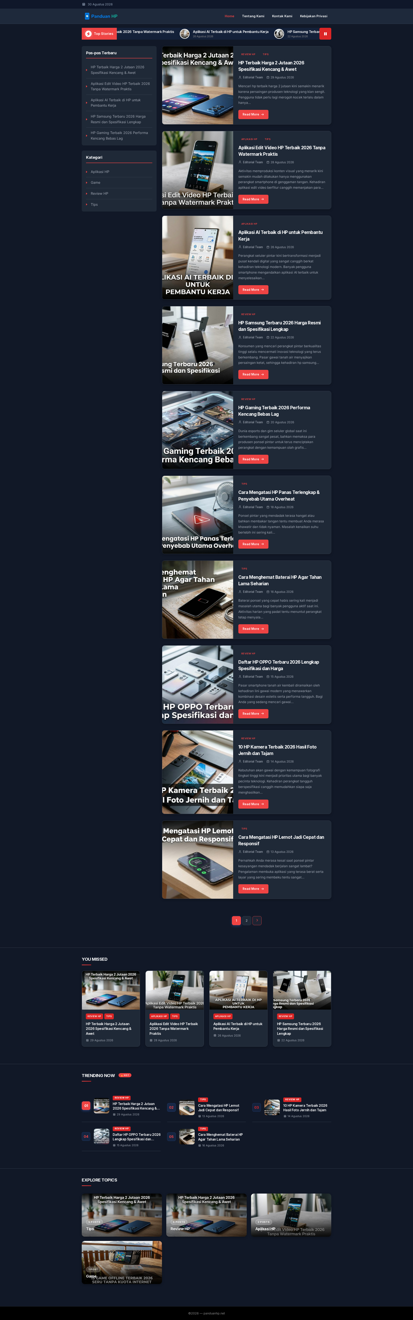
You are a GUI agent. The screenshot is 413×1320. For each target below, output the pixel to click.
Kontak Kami (282, 16)
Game (95, 182)
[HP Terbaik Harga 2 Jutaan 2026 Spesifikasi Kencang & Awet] (111, 990)
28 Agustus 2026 (165, 1040)
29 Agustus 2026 (101, 1040)
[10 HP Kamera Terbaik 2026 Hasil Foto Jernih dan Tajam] (291, 1107)
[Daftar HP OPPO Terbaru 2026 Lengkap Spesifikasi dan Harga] (121, 1136)
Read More (251, 114)
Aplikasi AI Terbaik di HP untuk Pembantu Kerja (149, 32)
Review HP (99, 193)
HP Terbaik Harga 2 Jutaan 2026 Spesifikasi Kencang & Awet (117, 70)
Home (229, 16)
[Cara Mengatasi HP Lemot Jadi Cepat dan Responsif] (206, 1107)
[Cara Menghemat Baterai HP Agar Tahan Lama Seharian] (206, 1136)
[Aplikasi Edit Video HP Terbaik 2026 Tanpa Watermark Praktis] (174, 990)
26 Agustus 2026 (229, 1035)
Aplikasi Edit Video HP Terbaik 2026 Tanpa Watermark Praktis (120, 86)
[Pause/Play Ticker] (325, 34)
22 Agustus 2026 (292, 1040)
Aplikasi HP (100, 172)
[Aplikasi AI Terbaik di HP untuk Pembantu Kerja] (238, 990)
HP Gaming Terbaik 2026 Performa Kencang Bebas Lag (119, 135)
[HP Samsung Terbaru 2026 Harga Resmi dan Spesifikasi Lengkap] (302, 990)
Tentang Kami (253, 16)
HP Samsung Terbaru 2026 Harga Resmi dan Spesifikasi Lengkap (258, 32)
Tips (94, 204)
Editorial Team (253, 77)
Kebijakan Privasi (313, 16)
